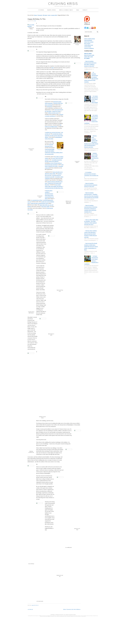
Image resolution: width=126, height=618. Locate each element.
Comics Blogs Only (88, 45)
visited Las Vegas (56, 111)
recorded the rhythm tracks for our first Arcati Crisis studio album (54, 135)
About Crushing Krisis (89, 38)
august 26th (34, 605)
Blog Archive (87, 43)
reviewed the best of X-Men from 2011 (54, 188)
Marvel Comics (88, 53)
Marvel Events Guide (89, 55)
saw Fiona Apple (45, 206)
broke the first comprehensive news (39, 203)
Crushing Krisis (63, 3)
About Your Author (88, 42)
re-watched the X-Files (36, 200)
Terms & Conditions (89, 48)
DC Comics (87, 58)
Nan (53, 67)
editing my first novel (53, 112)
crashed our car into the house (52, 132)
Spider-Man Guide (88, 56)
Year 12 (37, 605)
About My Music (88, 40)
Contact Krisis (87, 46)
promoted (49, 106)
